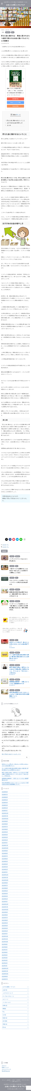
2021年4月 (4, 957)
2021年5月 (4, 955)
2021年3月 (4, 960)
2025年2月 (5, 840)
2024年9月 (5, 850)
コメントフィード (6, 1069)
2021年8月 (4, 947)
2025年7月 (5, 826)
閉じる (18, 114)
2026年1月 (4, 810)
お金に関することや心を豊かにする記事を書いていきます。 (15, 1084)
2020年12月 (5, 968)
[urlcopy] (24, 539)
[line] (20, 539)
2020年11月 (5, 971)
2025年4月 (5, 834)
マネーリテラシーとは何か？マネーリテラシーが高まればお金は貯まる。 (18, 582)
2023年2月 (5, 899)
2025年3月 (5, 837)
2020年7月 (5, 979)
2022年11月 (5, 907)
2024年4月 (5, 864)
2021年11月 (5, 939)
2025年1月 (4, 842)
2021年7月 (4, 949)
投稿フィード (5, 1067)
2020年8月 (5, 976)
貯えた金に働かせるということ (15, 120)
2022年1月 (4, 933)
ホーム (3, 1080)
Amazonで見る (15, 106)
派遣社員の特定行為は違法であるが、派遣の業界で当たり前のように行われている (18, 594)
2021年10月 (5, 941)
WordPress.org (6, 1071)
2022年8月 (5, 915)
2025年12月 (5, 813)
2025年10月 (5, 818)
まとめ (8, 125)
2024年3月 (5, 866)
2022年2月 (5, 931)
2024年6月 (5, 858)
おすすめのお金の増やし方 (14, 123)
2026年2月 (5, 808)
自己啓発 (18, 1080)
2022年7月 (5, 917)
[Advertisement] (15, 519)
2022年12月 (5, 904)
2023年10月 (5, 880)
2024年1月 (4, 872)
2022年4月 (5, 925)
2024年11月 (5, 845)
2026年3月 (5, 805)
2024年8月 (5, 853)
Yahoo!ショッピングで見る (15, 102)
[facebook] (10, 539)
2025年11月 (5, 816)
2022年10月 (5, 909)
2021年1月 (4, 965)
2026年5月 (5, 800)
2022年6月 (5, 920)
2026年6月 (5, 797)
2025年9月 (5, 821)
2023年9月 (5, 883)
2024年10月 (5, 848)
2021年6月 (4, 952)
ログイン (4, 1065)
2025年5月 (5, 832)
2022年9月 (5, 912)
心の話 (13, 1080)
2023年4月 (5, 893)
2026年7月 (5, 794)
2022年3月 (5, 928)
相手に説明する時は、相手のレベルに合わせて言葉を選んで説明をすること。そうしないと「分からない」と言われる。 (15, 774)
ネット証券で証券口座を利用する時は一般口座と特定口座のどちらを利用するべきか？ (19, 656)
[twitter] (6, 539)
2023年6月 (5, 888)
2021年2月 (4, 963)
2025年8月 (5, 824)
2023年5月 (5, 891)
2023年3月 (5, 896)
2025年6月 (5, 829)
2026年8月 (5, 792)
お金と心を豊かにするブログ (15, 5)
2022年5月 (5, 923)
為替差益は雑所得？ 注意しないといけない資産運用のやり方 (15, 779)
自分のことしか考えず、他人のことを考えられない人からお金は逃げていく (19, 644)
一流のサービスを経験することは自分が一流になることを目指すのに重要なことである (18, 570)
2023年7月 (5, 885)
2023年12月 (5, 874)
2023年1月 (4, 901)
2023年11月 (5, 877)
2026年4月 (5, 802)
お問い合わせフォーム (16, 1081)
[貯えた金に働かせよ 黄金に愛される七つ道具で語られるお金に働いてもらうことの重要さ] (17, 539)
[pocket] (13, 539)
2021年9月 (4, 944)
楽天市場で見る (15, 98)
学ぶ (8, 544)
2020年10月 (5, 973)
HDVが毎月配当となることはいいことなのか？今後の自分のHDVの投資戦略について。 (19, 694)
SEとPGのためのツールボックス (11, 754)
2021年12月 (5, 936)
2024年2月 (5, 869)
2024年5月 (5, 861)
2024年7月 (5, 856)
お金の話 (4, 544)
